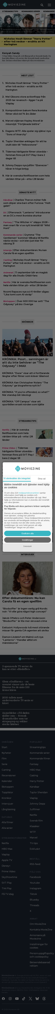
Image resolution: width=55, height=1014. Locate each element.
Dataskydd (27, 546)
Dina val (41, 478)
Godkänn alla (27, 533)
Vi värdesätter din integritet (17, 478)
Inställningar (27, 540)
